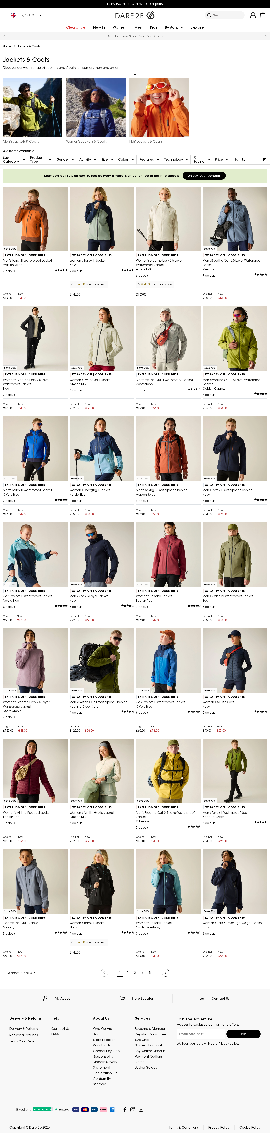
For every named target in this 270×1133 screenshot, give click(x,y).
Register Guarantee (150, 1034)
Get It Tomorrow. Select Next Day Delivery (135, 36)
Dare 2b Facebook (124, 1109)
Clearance (75, 27)
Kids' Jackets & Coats (145, 141)
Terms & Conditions (183, 1127)
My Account (64, 998)
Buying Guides (146, 1067)
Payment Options (148, 1056)
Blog (96, 1034)
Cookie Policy (250, 1127)
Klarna (140, 1062)
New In (99, 27)
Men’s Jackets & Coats (21, 141)
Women (120, 27)
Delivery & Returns (23, 1029)
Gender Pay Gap (106, 1051)
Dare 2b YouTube (141, 1109)
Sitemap (99, 1084)
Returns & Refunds (23, 1035)
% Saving (202, 159)
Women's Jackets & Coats (86, 141)
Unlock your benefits (204, 176)
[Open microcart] (263, 15)
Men (138, 27)
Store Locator (142, 998)
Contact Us (220, 998)
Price (222, 159)
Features (150, 159)
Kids (153, 27)
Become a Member (150, 1029)
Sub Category (14, 159)
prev (4, 36)
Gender (65, 159)
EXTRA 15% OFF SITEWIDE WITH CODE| (135, 4)
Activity (88, 159)
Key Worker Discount (151, 1051)
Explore (197, 27)
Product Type (41, 159)
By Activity (174, 27)
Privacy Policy (218, 1127)
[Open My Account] (253, 15)
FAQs (55, 1034)
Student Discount (148, 1045)
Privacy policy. (229, 1043)
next (265, 36)
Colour (126, 159)
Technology (176, 159)
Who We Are (102, 1029)
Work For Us (101, 1045)
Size (107, 159)
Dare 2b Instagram (132, 1109)
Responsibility (103, 1056)
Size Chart (143, 1040)
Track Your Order (22, 1041)
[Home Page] (135, 14)
